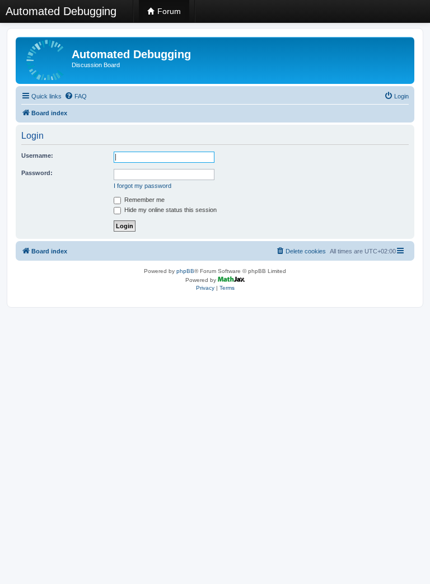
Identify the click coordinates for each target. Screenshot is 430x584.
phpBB (185, 271)
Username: (37, 155)
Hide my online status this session (170, 209)
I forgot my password (142, 185)
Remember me (144, 199)
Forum (168, 11)
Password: (37, 172)
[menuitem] (75, 96)
